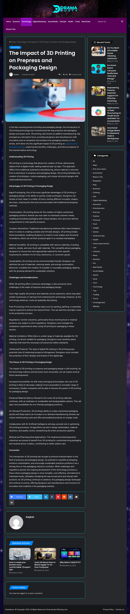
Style (95, 279)
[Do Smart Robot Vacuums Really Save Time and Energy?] (98, 69)
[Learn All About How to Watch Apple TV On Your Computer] (45, 554)
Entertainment (98, 208)
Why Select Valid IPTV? (70, 562)
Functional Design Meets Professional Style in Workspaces (113, 133)
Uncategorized (99, 302)
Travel (77, 22)
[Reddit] (64, 496)
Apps (95, 165)
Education (97, 204)
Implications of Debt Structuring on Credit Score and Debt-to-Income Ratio (114, 114)
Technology (26, 22)
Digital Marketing (39, 22)
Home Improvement (101, 244)
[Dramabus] (65, 9)
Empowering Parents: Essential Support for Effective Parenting (113, 94)
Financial (96, 220)
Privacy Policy (108, 609)
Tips (94, 291)
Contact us (120, 609)
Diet (94, 196)
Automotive (97, 173)
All (94, 161)
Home (8, 22)
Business (16, 22)
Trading (96, 295)
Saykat (16, 74)
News (95, 255)
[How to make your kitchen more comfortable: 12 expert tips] (20, 554)
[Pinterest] (58, 496)
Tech (95, 283)
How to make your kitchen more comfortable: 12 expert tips (19, 566)
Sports (95, 275)
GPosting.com (61, 609)
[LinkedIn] (45, 496)
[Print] (11, 502)
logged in (23, 593)
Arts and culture (99, 169)
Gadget (96, 228)
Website (96, 306)
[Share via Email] (76, 496)
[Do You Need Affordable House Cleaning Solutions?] (98, 51)
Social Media (53, 22)
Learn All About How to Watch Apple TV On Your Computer (44, 564)
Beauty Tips (10, 29)
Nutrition (96, 259)
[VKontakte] (70, 496)
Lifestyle (63, 22)
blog (94, 185)
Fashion (96, 216)
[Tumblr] (52, 496)
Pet (94, 263)
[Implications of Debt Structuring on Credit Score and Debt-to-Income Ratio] (98, 111)
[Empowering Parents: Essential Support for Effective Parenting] (98, 91)
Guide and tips (99, 236)
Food (95, 224)
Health (70, 22)
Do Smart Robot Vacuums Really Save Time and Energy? (112, 72)
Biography (97, 181)
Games (96, 232)
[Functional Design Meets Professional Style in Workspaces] (98, 131)
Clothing (96, 193)
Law (94, 247)
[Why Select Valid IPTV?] (70, 554)
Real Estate (86, 22)
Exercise (96, 212)
